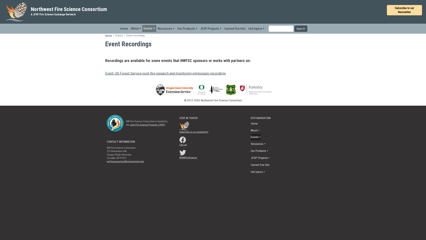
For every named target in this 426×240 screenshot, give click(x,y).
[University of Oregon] (201, 89)
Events (148, 28)
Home (124, 28)
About (135, 28)
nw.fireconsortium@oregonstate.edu (125, 161)
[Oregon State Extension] (174, 89)
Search (301, 28)
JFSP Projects (209, 28)
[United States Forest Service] (232, 89)
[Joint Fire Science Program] (115, 123)
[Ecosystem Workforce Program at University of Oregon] (217, 89)
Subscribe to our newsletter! (193, 132)
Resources (165, 28)
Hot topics (255, 28)
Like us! (183, 145)
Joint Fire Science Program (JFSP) (147, 125)
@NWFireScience (188, 157)
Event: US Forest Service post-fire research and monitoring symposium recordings (165, 73)
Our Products (186, 28)
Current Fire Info (234, 28)
